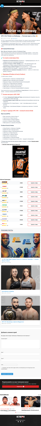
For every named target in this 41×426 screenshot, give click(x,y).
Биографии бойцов (25, 408)
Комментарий (4, 338)
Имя (2, 352)
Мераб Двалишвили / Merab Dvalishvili (30, 410)
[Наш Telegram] (2, 5)
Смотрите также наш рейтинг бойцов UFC (11, 144)
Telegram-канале (35, 141)
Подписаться (19, 386)
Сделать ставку (34, 182)
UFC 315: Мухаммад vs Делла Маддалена (13, 322)
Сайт (2, 364)
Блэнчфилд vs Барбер (8, 291)
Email (2, 358)
